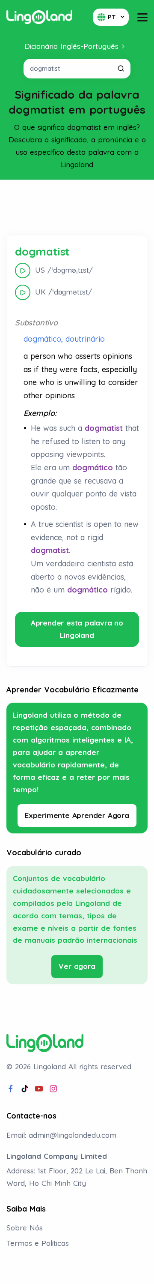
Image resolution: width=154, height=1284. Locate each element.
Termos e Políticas (37, 1243)
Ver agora (77, 966)
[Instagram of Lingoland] (53, 1089)
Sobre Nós (24, 1227)
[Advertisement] (77, 207)
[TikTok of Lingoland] (25, 1089)
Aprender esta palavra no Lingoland (77, 629)
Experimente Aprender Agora (77, 815)
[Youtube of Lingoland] (39, 1089)
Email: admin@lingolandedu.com (61, 1135)
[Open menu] (142, 17)
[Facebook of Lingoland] (10, 1089)
